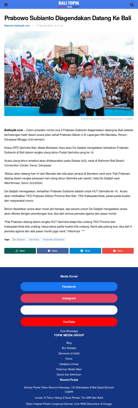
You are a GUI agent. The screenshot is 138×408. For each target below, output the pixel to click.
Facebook (69, 286)
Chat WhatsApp (69, 331)
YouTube (69, 322)
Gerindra (34, 239)
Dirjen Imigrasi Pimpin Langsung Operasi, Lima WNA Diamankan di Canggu (69, 403)
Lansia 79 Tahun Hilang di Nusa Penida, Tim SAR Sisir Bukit (69, 397)
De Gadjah (19, 239)
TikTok (69, 310)
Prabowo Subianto (53, 239)
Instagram (69, 298)
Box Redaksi (69, 348)
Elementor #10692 (69, 353)
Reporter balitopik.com (17, 25)
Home (69, 358)
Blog (69, 342)
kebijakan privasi (69, 364)
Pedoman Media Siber (69, 369)
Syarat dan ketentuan (69, 374)
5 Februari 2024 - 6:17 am (49, 25)
